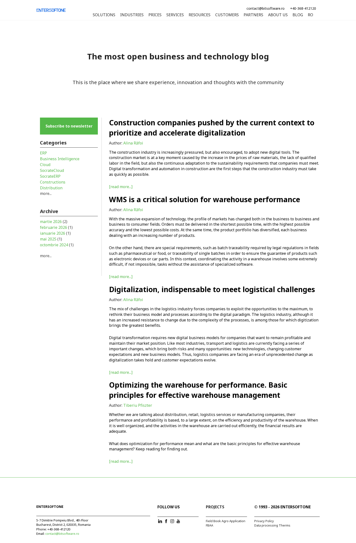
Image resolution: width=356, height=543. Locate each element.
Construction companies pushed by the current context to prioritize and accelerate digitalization (211, 128)
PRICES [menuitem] (155, 15)
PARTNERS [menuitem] (253, 15)
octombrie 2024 (57, 245)
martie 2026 (53, 221)
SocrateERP (50, 176)
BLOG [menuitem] (298, 15)
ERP (43, 153)
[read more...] (120, 186)
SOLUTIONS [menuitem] (104, 15)
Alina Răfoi (133, 143)
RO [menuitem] (310, 15)
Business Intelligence (59, 158)
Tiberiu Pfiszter (137, 405)
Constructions (52, 182)
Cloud (45, 164)
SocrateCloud (52, 170)
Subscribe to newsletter (69, 126)
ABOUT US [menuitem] (278, 15)
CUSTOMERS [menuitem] (227, 15)
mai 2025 (51, 239)
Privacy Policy (264, 521)
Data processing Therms (272, 525)
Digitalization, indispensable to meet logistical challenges (212, 289)
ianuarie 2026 (55, 233)
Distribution (51, 188)
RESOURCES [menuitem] (199, 15)
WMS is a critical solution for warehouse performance (204, 199)
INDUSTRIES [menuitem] (132, 15)
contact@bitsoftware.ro (266, 8)
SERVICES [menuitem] (175, 15)
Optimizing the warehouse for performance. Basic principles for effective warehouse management (198, 390)
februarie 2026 (56, 227)
